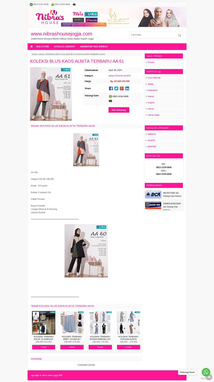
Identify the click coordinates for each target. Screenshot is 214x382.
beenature (152, 90)
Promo (151, 62)
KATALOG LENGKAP (64, 46)
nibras (151, 108)
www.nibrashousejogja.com (61, 33)
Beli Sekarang (119, 110)
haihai (151, 96)
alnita (41, 54)
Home (34, 54)
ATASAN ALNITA (52, 54)
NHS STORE (42, 46)
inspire (151, 102)
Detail (43, 347)
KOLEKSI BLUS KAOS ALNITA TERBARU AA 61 (77, 61)
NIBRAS (152, 134)
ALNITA (151, 140)
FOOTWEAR (154, 78)
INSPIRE (152, 146)
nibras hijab (153, 115)
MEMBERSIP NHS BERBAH (94, 46)
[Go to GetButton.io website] (206, 378)
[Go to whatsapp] (206, 372)
